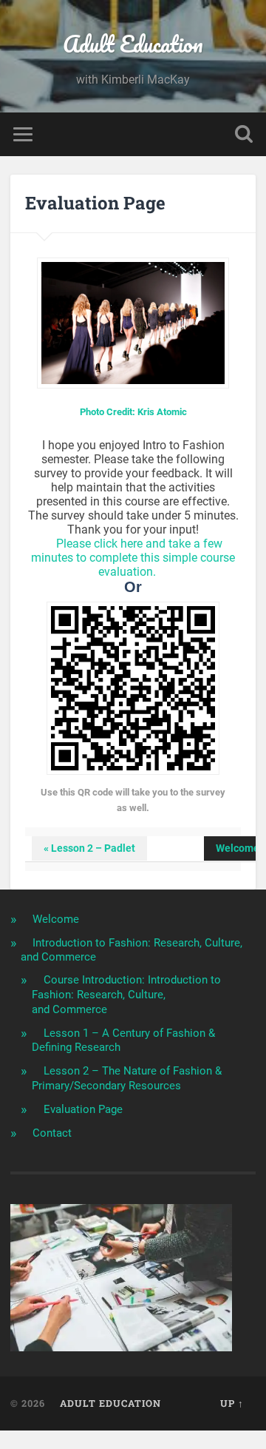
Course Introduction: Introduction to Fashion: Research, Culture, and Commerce (126, 994)
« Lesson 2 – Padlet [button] (89, 848)
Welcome (56, 919)
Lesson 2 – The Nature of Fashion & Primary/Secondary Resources (127, 1078)
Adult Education (133, 44)
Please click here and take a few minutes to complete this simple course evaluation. (133, 558)
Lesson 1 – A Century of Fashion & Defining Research (123, 1040)
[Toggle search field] (244, 134)
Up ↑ (232, 1403)
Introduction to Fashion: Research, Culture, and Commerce (131, 950)
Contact (52, 1133)
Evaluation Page (83, 1109)
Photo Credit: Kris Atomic (133, 411)
